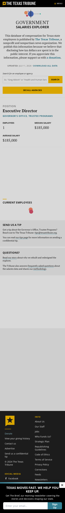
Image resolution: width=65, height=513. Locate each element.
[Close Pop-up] (62, 485)
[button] (32, 256)
